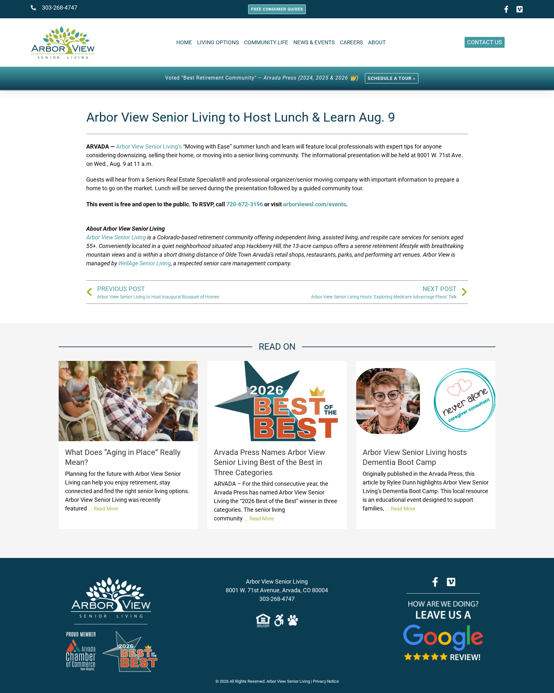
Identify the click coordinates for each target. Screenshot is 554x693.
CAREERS (351, 42)
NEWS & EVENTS (314, 42)
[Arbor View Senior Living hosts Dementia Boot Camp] (425, 401)
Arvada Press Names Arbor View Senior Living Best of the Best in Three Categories (269, 462)
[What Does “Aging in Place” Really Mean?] (128, 401)
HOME (184, 42)
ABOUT (377, 42)
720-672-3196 (244, 204)
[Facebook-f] (506, 9)
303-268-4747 (277, 598)
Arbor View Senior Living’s (149, 146)
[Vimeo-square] (519, 9)
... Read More (103, 508)
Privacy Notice (326, 681)
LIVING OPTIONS (218, 42)
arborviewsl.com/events (314, 204)
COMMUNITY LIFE (266, 42)
